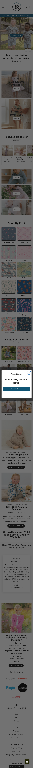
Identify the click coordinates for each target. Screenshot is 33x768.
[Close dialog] (29, 373)
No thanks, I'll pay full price (16, 393)
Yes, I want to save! (16, 388)
